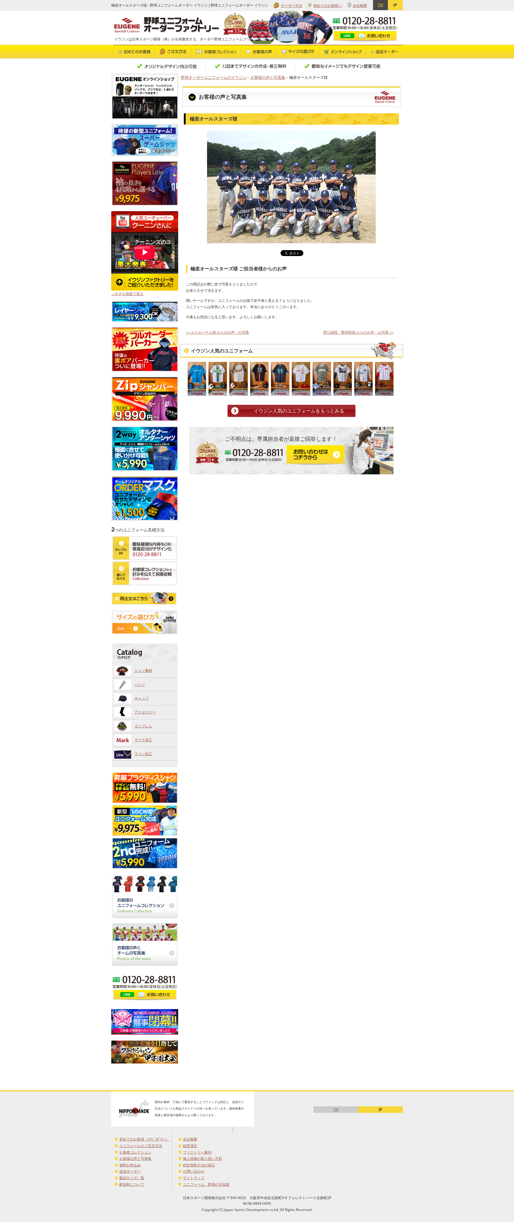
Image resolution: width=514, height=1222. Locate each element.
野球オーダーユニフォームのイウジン (214, 77)
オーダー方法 (291, 5)
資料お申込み (130, 1165)
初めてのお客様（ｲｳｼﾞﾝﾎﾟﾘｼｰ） (144, 1139)
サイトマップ (193, 1177)
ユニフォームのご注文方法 (140, 1145)
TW (380, 4)
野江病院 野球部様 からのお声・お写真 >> (358, 332)
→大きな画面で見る (127, 293)
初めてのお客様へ (327, 5)
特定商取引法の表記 (199, 1165)
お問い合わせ (193, 1171)
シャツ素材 (143, 670)
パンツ (139, 684)
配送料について (131, 1184)
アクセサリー (145, 712)
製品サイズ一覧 (131, 1177)
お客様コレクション (135, 1152)
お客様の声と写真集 (267, 77)
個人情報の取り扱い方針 (202, 1158)
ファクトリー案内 (197, 1152)
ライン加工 (143, 753)
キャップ (141, 698)
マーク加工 (143, 739)
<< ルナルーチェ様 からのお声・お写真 (217, 332)
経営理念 (190, 1145)
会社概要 (360, 5)
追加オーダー (130, 1171)
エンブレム (143, 726)
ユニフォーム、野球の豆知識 (206, 1184)
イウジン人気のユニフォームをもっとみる (299, 410)
